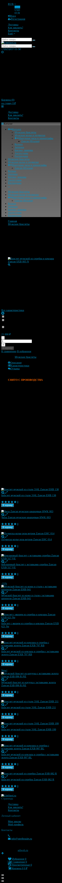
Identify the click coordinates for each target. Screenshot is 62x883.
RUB (11, 4)
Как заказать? (15, 27)
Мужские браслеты (25, 132)
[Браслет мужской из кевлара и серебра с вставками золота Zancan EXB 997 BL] (31, 747)
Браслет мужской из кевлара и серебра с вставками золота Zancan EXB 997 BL (30, 756)
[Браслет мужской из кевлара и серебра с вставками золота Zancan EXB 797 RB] (31, 644)
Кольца (19, 144)
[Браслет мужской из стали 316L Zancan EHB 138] (31, 489)
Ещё (10, 33)
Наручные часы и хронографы (36, 138)
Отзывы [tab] (15, 368)
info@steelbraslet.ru (21, 838)
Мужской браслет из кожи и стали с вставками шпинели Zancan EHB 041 (27, 597)
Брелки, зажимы (24, 150)
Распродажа (21, 156)
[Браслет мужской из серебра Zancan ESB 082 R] (31, 773)
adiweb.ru (23, 850)
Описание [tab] (16, 362)
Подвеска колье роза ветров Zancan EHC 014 (26, 539)
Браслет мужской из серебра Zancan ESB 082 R (27, 779)
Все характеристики (12, 310)
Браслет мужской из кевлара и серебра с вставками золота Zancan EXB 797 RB (30, 653)
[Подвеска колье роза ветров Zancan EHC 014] (31, 533)
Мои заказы (14, 821)
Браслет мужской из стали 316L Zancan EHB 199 (28, 729)
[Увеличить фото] (3, 492)
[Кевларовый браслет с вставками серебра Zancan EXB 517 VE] (31, 557)
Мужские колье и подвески (30, 135)
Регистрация (18, 19)
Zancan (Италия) (30, 141)
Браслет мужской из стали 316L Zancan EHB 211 (28, 707)
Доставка (13, 24)
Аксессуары (21, 153)
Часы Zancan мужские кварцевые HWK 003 (26, 517)
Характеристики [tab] (20, 365)
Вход (13, 16)
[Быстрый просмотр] (6, 492)
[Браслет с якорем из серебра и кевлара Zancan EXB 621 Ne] (31, 616)
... (9, 186)
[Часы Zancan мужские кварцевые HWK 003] (31, 511)
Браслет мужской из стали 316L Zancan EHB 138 (28, 495)
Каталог (16, 129)
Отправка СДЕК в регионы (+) (24, 316)
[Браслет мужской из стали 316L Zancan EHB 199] (31, 723)
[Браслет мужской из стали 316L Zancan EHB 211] (31, 701)
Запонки (19, 147)
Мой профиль (15, 824)
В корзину (8, 348)
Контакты (13, 30)
